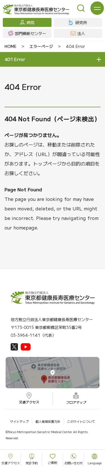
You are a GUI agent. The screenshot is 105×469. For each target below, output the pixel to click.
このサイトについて (81, 421)
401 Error (14, 59)
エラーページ (41, 46)
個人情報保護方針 (48, 421)
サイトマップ (19, 421)
